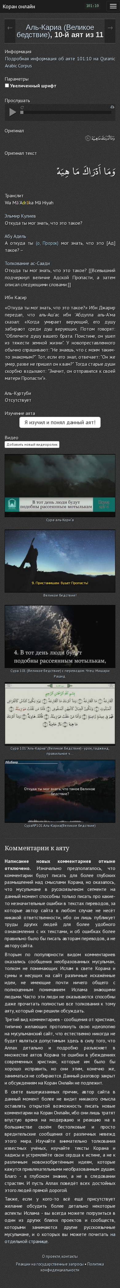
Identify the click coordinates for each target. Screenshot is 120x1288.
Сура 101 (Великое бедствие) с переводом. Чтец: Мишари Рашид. (60, 671)
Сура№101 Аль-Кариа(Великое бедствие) (59, 825)
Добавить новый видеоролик (32, 444)
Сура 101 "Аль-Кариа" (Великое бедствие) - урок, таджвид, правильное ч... (59, 749)
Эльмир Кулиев (20, 216)
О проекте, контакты (60, 1256)
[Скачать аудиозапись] (112, 107)
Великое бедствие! (59, 595)
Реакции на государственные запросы (50, 1264)
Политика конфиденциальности (72, 1267)
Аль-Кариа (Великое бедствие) (55, 31)
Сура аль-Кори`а (60, 519)
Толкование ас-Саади (27, 263)
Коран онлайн (18, 6)
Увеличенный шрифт (33, 86)
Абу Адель (15, 236)
